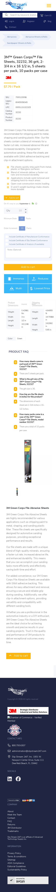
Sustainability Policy (17, 870)
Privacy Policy (14, 853)
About (10, 811)
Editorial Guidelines (16, 866)
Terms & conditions (16, 856)
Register (30, 21)
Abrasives (12, 37)
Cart (47, 16)
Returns (11, 825)
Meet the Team (14, 815)
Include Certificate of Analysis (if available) (26, 244)
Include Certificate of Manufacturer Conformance (29, 237)
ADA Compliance (15, 863)
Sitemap (11, 860)
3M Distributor (14, 828)
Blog (48, 21)
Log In (11, 21)
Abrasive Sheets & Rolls (36, 37)
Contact (12, 27)
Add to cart (13, 198)
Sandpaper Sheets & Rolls (19, 43)
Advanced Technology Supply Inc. (25, 838)
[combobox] (19, 15)
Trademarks (13, 831)
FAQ (9, 821)
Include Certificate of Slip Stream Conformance (28, 241)
